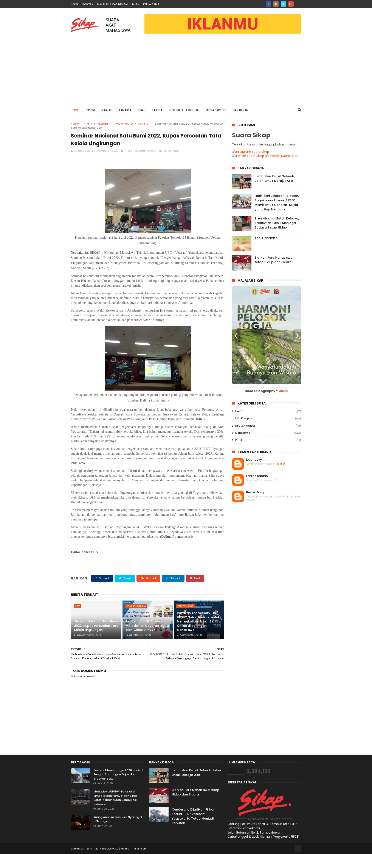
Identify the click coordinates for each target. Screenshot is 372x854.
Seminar (143, 123)
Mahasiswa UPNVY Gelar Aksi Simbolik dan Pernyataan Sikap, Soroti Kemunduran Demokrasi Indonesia (115, 797)
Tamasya (125, 110)
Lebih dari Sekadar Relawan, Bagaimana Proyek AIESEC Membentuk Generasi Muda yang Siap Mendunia (277, 203)
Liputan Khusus (245, 426)
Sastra (157, 110)
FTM (86, 123)
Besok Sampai (257, 492)
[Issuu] (298, 2)
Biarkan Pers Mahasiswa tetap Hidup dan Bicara (274, 259)
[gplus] (291, 4)
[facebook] (268, 4)
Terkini (90, 110)
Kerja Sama (151, 4)
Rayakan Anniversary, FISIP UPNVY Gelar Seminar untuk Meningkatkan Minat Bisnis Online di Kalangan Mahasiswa (198, 621)
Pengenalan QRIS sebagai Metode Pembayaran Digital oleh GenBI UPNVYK (148, 625)
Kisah (142, 110)
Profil (238, 440)
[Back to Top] (298, 848)
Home (75, 4)
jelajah (106, 110)
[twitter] (283, 4)
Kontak (87, 4)
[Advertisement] (186, 72)
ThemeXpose (110, 848)
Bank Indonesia (136, 606)
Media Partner (216, 110)
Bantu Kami (241, 110)
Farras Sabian (257, 476)
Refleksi (174, 110)
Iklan (136, 4)
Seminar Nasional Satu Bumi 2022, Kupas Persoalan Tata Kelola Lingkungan (96, 625)
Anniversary (186, 606)
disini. (283, 391)
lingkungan (102, 123)
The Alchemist (266, 238)
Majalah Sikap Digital (112, 4)
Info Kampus (243, 418)
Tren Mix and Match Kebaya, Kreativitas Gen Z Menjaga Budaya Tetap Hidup (277, 223)
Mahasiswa (242, 433)
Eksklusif (192, 110)
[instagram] (276, 4)
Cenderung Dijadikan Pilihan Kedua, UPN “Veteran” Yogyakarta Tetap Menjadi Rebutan (193, 816)
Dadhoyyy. (254, 460)
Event (239, 411)
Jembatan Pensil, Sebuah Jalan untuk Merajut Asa (274, 178)
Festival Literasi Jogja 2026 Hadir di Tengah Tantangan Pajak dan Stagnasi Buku (118, 774)
